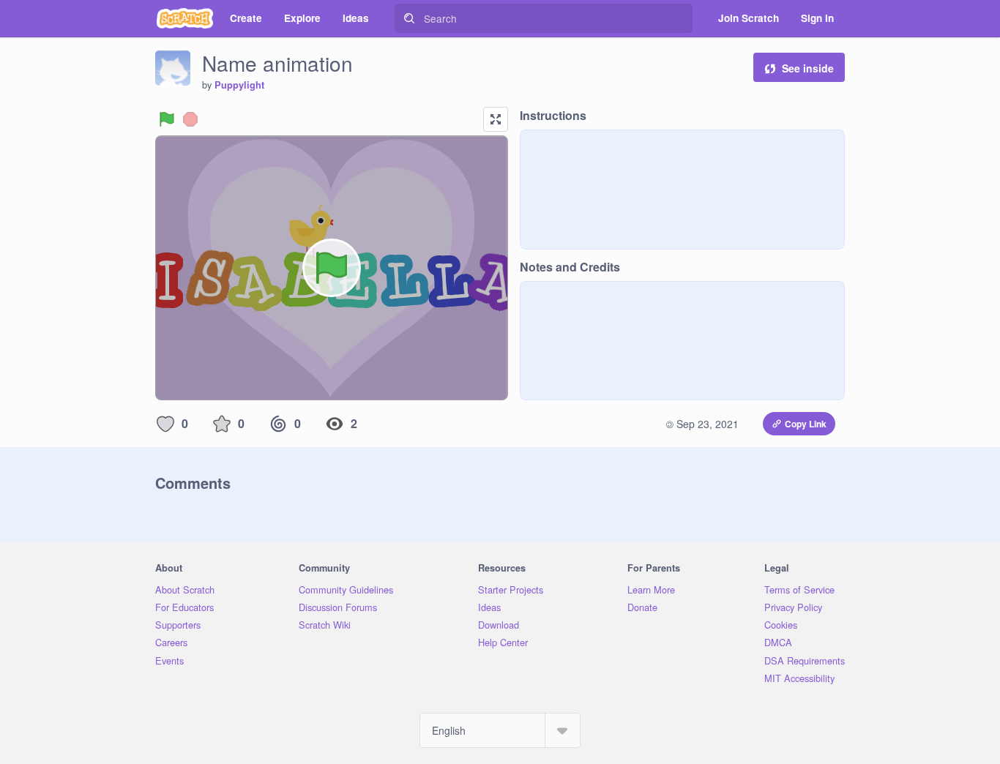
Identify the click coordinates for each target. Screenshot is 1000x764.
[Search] (409, 18)
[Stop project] (190, 119)
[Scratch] (184, 18)
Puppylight (239, 84)
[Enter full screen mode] (495, 119)
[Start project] (167, 119)
